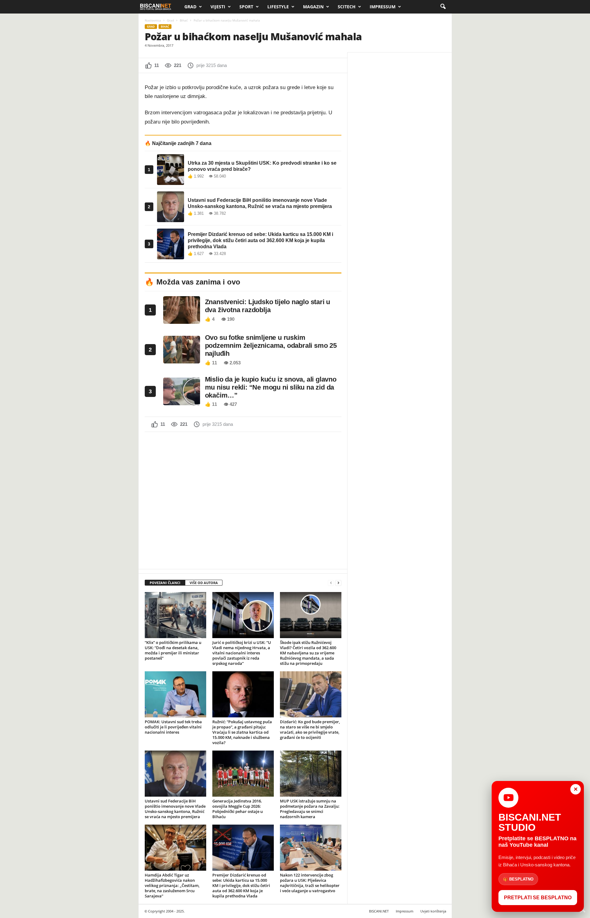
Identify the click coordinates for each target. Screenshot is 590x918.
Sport (246, 7)
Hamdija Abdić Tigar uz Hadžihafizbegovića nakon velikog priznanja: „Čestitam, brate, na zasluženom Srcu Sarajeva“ (172, 885)
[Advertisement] (243, 499)
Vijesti (217, 7)
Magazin (313, 7)
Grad (190, 7)
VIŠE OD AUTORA (204, 582)
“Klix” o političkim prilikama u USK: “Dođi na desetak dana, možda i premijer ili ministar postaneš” (173, 650)
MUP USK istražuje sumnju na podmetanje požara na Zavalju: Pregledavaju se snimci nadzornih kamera (310, 808)
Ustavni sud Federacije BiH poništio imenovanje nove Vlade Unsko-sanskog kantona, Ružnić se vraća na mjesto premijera (175, 808)
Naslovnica (153, 20)
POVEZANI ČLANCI (165, 582)
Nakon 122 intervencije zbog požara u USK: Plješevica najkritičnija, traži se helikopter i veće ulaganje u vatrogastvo (310, 882)
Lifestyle (278, 7)
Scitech (347, 7)
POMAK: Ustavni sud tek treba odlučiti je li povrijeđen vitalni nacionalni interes (173, 727)
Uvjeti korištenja (433, 911)
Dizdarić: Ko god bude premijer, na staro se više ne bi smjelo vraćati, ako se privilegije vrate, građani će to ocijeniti (310, 729)
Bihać (184, 20)
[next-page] (338, 583)
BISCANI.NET (379, 911)
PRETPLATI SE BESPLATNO (538, 897)
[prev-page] (331, 583)
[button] (443, 7)
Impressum (382, 7)
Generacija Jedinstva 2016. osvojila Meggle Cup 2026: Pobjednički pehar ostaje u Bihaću (237, 808)
